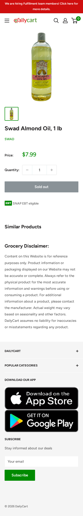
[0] (74, 20)
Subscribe (20, 475)
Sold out (41, 187)
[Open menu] (7, 20)
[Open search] (56, 20)
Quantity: (12, 170)
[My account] (65, 20)
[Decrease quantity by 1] (27, 170)
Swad (9, 139)
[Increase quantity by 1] (51, 170)
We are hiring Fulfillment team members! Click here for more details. (41, 6)
